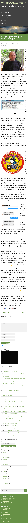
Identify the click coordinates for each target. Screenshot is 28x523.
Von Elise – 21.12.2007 (7, 395)
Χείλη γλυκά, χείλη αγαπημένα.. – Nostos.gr (12, 416)
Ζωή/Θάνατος (6, 45)
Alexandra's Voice (6, 508)
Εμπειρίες (4, 462)
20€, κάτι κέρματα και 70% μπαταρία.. (16, 432)
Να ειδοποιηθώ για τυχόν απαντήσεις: (12, 345)
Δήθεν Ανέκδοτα (6, 514)
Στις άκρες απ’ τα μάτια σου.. (8, 383)
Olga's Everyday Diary (7, 511)
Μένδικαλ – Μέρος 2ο (11, 425)
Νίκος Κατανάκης (6, 501)
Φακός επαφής (6, 521)
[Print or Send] (13, 308)
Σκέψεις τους (5, 483)
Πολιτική (4, 473)
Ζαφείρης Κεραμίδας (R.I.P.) (9, 498)
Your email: (3, 441)
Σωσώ (4, 519)
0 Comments (17, 43)
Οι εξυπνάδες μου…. (5, 12)
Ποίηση (4, 471)
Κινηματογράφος (6, 466)
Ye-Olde (6, 43)
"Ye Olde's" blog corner (13, 3)
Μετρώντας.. (3, 20)
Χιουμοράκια (5, 485)
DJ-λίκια (4, 452)
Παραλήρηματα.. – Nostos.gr (8, 411)
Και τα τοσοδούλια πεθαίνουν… (9, 392)
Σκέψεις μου (5, 481)
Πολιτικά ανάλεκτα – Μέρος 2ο (12, 430)
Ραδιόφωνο (4, 478)
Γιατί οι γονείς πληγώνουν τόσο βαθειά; (11, 390)
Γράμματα (4, 459)
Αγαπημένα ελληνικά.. (6, 18)
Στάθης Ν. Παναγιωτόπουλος (9, 502)
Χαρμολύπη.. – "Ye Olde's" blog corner (10, 401)
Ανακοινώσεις (5, 454)
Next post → (24, 312)
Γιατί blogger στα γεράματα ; (7, 9)
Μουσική (4, 469)
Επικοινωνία (3, 23)
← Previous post (5, 312)
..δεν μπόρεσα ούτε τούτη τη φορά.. (10, 423)
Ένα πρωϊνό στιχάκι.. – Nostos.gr (9, 406)
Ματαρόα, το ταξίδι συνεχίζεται (9, 381)
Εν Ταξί (4, 515)
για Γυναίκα (5, 457)
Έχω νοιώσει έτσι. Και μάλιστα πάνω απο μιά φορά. (13, 378)
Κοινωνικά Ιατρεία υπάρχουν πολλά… (10, 371)
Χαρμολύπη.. (11, 435)
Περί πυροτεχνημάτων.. (7, 369)
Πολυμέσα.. (4, 476)
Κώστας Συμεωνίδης (7, 499)
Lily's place (5, 509)
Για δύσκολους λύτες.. (6, 15)
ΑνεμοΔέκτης (5, 512)
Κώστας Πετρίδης (6, 516)
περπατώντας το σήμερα (8, 518)
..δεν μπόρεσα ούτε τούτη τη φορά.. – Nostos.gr (12, 420)
